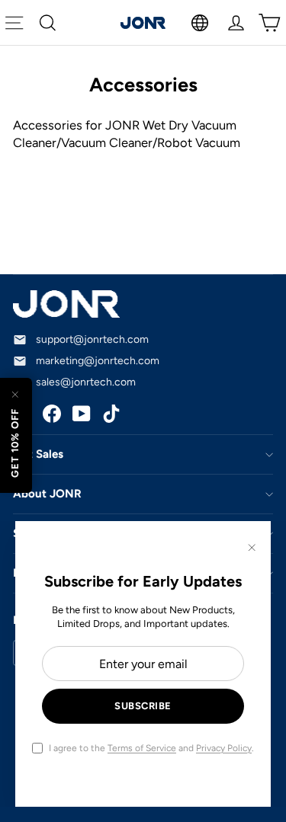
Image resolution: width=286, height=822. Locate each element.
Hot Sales (38, 454)
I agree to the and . (151, 748)
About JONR (47, 494)
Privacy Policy (224, 748)
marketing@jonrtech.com (97, 360)
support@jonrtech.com (92, 339)
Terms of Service (142, 748)
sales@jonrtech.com (86, 382)
